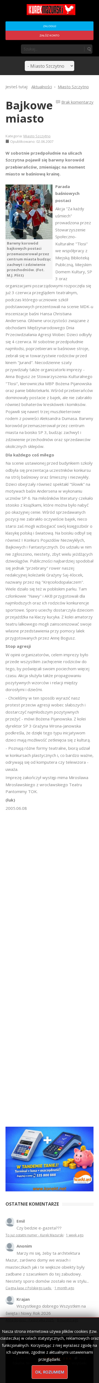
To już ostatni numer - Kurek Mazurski (35, 1235)
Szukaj (89, 49)
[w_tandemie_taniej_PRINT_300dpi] (50, 1158)
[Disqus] (50, 888)
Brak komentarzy (77, 102)
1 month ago (64, 1288)
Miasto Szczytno (37, 136)
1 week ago (75, 1235)
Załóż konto (49, 35)
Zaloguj (49, 26)
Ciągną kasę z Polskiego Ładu (29, 1288)
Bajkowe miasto (29, 112)
